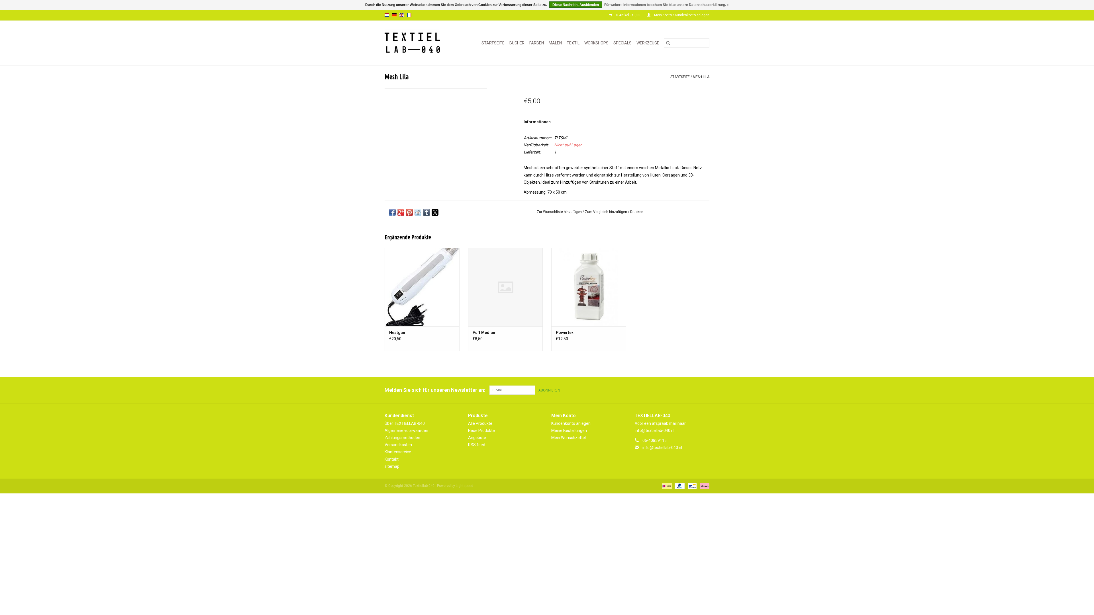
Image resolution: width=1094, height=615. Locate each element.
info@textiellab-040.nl (662, 447)
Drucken (636, 212)
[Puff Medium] (505, 287)
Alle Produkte (480, 423)
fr (409, 15)
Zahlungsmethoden (402, 437)
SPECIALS (622, 43)
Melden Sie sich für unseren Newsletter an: (435, 390)
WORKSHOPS (596, 43)
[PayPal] (679, 486)
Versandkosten (398, 444)
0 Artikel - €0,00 (628, 15)
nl (387, 15)
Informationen (537, 122)
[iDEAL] (666, 486)
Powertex (564, 332)
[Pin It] (409, 212)
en (401, 15)
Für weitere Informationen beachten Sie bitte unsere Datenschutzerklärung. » (666, 5)
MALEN (555, 43)
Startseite (493, 43)
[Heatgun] (422, 287)
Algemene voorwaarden (406, 430)
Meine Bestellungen (569, 430)
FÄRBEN (536, 43)
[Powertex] (588, 287)
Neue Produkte (481, 430)
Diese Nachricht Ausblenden (575, 5)
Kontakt (392, 459)
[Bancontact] (691, 486)
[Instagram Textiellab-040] (704, 390)
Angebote (477, 437)
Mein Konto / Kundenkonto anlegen (681, 15)
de (394, 15)
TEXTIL (573, 43)
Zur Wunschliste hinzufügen (560, 212)
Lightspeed (464, 486)
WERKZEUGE (647, 43)
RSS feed (476, 444)
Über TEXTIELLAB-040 (405, 423)
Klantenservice (398, 452)
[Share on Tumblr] (426, 212)
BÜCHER (516, 43)
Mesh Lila (701, 77)
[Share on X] (435, 212)
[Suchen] (668, 43)
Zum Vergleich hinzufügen (606, 212)
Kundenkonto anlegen (571, 423)
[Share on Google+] (400, 212)
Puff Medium (485, 332)
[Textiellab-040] (416, 43)
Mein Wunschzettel (568, 437)
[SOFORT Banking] (703, 486)
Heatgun (397, 332)
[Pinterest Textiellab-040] (694, 390)
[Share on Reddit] (418, 212)
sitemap (392, 466)
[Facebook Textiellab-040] (684, 390)
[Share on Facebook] (392, 212)
